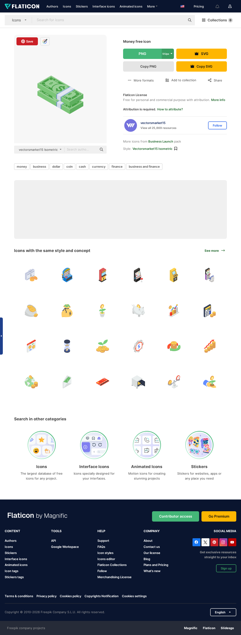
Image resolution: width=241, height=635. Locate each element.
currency (98, 166)
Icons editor (106, 559)
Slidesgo (227, 628)
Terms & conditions (19, 596)
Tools (56, 531)
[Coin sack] (31, 311)
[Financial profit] (174, 311)
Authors (52, 6)
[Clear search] (179, 20)
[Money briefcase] (31, 275)
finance (117, 166)
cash (82, 166)
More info (218, 100)
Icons (67, 6)
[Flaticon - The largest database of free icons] (22, 6)
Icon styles (105, 553)
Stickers (82, 6)
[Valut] (138, 382)
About (148, 540)
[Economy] (31, 382)
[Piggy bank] (138, 311)
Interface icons (103, 6)
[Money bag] (67, 311)
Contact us (152, 547)
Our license (152, 553)
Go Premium (219, 516)
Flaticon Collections (112, 565)
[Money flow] (174, 346)
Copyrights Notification (101, 596)
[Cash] (67, 382)
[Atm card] (103, 382)
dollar (56, 166)
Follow (102, 571)
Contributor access (175, 516)
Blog (147, 559)
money (22, 166)
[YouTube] (232, 542)
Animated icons (131, 6)
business (39, 166)
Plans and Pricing (156, 565)
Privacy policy (46, 596)
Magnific (190, 628)
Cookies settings (134, 596)
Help (101, 531)
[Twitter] (205, 542)
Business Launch (160, 141)
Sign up (226, 568)
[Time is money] (67, 346)
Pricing (199, 6)
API (53, 540)
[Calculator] (210, 311)
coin (69, 166)
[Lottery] (67, 275)
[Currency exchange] (31, 346)
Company (152, 531)
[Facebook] (197, 542)
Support (103, 540)
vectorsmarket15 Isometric (153, 149)
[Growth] (103, 346)
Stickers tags (14, 577)
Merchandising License (114, 577)
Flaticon (209, 628)
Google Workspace (65, 547)
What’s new (152, 571)
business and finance (144, 166)
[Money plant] (103, 311)
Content (12, 531)
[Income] (210, 346)
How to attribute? (170, 109)
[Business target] (138, 346)
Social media (225, 531)
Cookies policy (70, 596)
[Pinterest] (214, 542)
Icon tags (11, 571)
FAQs (101, 547)
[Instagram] (223, 542)
